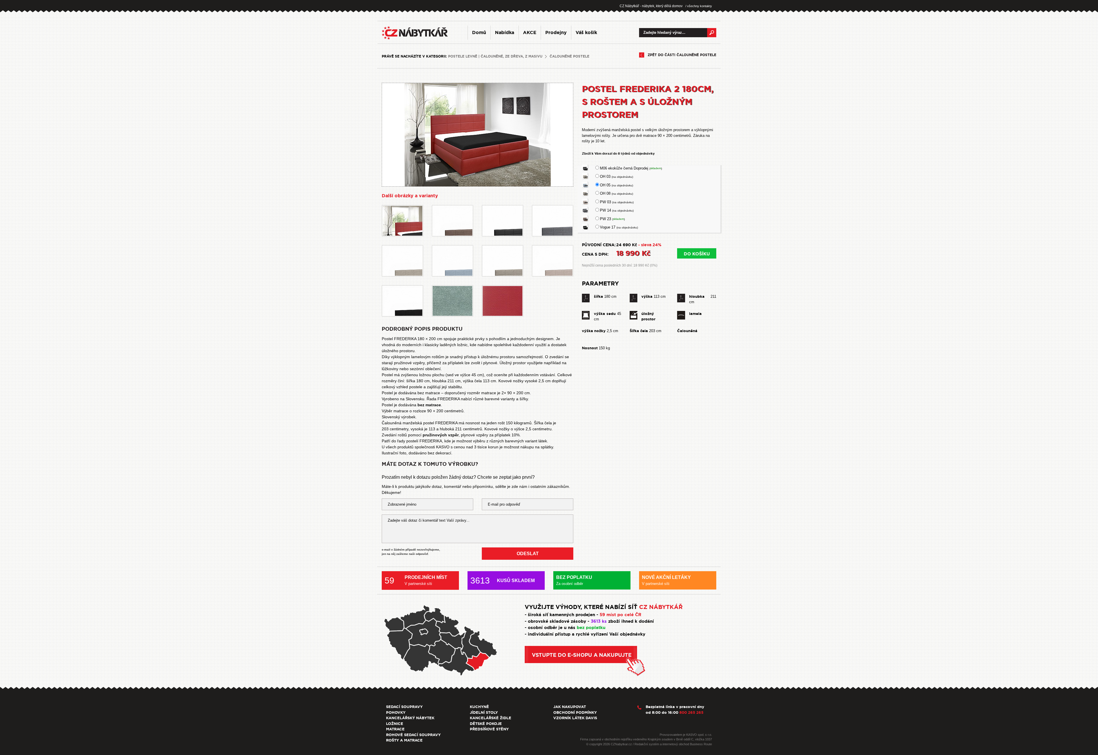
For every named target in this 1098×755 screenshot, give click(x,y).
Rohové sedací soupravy (413, 734)
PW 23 (612, 219)
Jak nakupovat (569, 706)
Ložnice (394, 723)
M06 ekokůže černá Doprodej (631, 168)
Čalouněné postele (569, 56)
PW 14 (617, 210)
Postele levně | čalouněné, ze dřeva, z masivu (495, 56)
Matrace (395, 729)
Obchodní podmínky (575, 712)
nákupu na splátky (536, 447)
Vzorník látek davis (575, 717)
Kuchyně (479, 706)
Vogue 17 (619, 227)
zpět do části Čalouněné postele (682, 55)
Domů (479, 32)
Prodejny (556, 32)
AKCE (529, 32)
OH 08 (616, 193)
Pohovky (395, 712)
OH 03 (616, 176)
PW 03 (617, 202)
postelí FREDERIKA (424, 441)
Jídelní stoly (484, 712)
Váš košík (586, 32)
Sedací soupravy (404, 706)
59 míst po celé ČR (620, 615)
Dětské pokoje (486, 723)
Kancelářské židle (490, 717)
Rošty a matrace (404, 740)
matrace (400, 411)
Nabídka (504, 32)
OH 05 (616, 185)
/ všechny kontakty (698, 6)
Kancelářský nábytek (410, 717)
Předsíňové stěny (489, 729)
